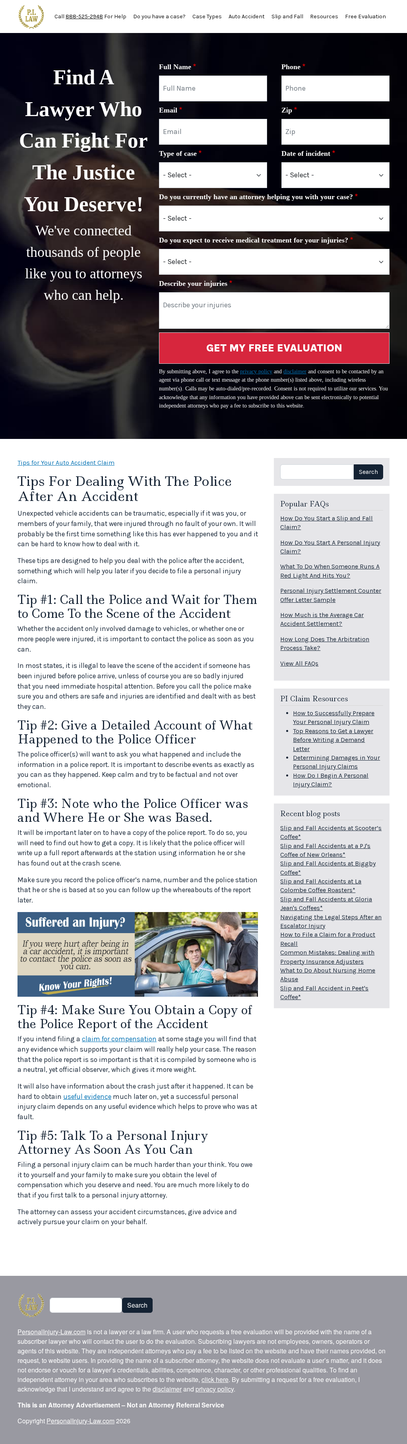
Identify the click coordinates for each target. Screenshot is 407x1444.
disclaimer (294, 371)
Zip (286, 110)
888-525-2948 (84, 16)
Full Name (175, 67)
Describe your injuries (193, 283)
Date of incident (305, 153)
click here (215, 1379)
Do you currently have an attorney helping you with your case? (256, 197)
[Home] (31, 16)
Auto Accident (247, 16)
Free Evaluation (365, 16)
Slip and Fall (287, 16)
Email (168, 110)
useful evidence (87, 1096)
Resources (324, 16)
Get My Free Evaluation (274, 348)
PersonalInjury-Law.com (51, 1331)
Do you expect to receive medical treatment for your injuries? (253, 240)
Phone (290, 67)
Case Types (207, 16)
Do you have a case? (159, 16)
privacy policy (256, 371)
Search (368, 472)
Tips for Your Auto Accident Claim (65, 462)
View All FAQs (299, 663)
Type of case (178, 153)
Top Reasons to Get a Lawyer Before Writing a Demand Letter (333, 740)
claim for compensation (119, 1039)
